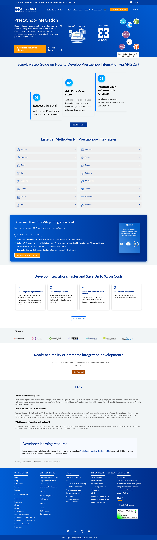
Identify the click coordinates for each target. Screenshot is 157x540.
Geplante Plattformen (48, 481)
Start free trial (78, 125)
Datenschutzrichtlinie (74, 493)
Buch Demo (135, 9)
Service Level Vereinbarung (76, 484)
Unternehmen (96, 10)
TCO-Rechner (45, 511)
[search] (131, 3)
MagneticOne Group (80, 538)
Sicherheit (69, 496)
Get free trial (79, 372)
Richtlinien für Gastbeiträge (24, 517)
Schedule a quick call (53, 2)
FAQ (67, 480)
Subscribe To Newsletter (126, 505)
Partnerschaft (122, 477)
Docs (86, 10)
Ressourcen (18, 499)
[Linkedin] (75, 532)
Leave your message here (35, 2)
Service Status (96, 477)
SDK (93, 493)
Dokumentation (97, 484)
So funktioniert (52, 10)
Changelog (95, 490)
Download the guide (27, 255)
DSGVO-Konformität (74, 487)
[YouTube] (88, 532)
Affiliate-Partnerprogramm (127, 480)
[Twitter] (81, 532)
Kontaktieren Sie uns (73, 477)
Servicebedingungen (73, 490)
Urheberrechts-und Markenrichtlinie (73, 500)
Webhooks (44, 484)
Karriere (17, 487)
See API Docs (51, 49)
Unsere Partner (122, 493)
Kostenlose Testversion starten (27, 49)
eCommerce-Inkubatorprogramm (129, 484)
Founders (17, 490)
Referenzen (18, 484)
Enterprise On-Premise (48, 487)
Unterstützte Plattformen (49, 477)
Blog (16, 481)
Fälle (68, 10)
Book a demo (79, 319)
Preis (61, 10)
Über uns (17, 477)
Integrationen (77, 10)
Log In (137, 2)
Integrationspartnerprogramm (128, 487)
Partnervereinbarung (124, 490)
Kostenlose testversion (119, 9)
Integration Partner (98, 502)
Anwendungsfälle (46, 496)
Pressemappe (19, 511)
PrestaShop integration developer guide (95, 451)
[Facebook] (68, 532)
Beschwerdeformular (22, 514)
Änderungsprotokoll (98, 487)
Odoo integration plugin (100, 496)
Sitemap (17, 505)
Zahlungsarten (45, 514)
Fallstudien (44, 499)
